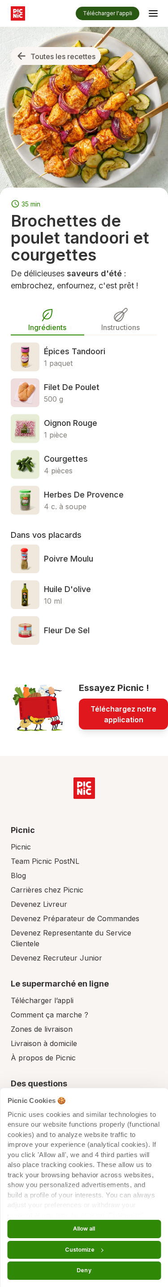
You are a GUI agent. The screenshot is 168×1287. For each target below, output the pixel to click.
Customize (80, 1249)
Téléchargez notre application (123, 714)
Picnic (21, 846)
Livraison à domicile (44, 1043)
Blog (18, 875)
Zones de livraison (42, 1029)
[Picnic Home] (84, 788)
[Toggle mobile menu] (153, 15)
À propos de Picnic (43, 1057)
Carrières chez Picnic (47, 889)
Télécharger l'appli (107, 13)
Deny (84, 1270)
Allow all (84, 1228)
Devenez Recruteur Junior (56, 957)
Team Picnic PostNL (45, 861)
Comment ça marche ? (49, 1014)
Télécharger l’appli (42, 1000)
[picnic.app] (18, 13)
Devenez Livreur (39, 904)
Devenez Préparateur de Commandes (75, 918)
